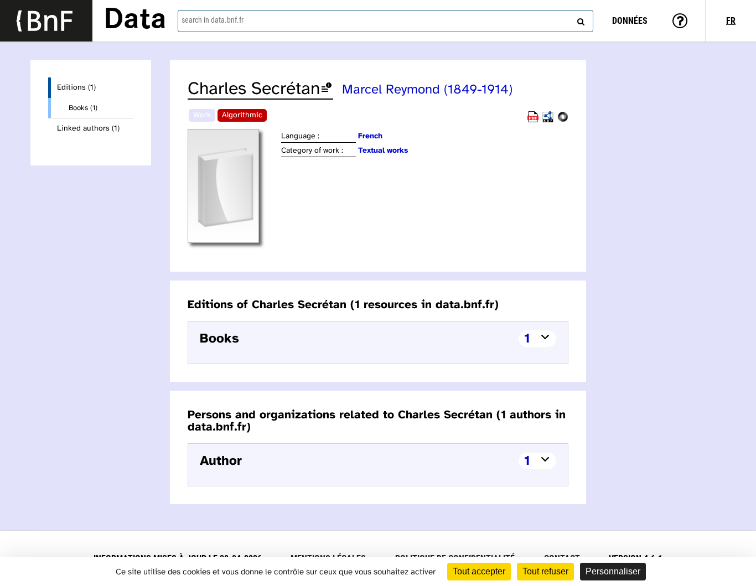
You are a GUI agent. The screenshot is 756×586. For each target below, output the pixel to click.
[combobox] (385, 21)
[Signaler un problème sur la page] (326, 89)
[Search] (579, 19)
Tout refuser (545, 571)
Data (135, 20)
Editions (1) (76, 88)
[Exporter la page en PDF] (532, 120)
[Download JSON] (562, 120)
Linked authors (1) (88, 129)
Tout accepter (479, 571)
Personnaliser (613, 571)
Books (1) (83, 108)
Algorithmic (242, 115)
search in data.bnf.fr (213, 19)
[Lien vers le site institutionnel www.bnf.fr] (46, 21)
